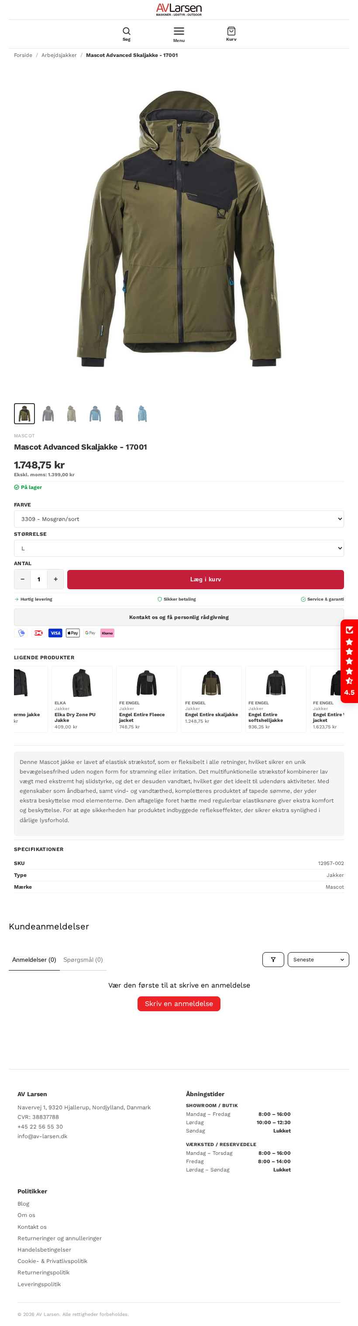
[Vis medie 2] (48, 413)
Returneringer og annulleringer (59, 1238)
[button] (349, 661)
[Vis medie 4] (95, 413)
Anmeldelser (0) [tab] (34, 959)
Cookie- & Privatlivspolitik (52, 1261)
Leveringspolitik (39, 1284)
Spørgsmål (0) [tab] (83, 959)
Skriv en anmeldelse (179, 1003)
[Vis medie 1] (24, 413)
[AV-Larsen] (179, 10)
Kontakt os (32, 1227)
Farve (22, 505)
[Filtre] (273, 959)
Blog (23, 1203)
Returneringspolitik (43, 1272)
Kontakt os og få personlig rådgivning (179, 617)
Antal (23, 563)
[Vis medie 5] (118, 413)
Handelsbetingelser (44, 1249)
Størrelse (30, 534)
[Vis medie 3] (71, 413)
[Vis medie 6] (142, 413)
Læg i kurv (205, 579)
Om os (26, 1215)
